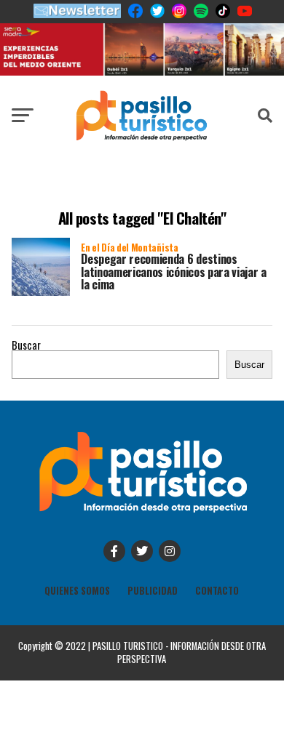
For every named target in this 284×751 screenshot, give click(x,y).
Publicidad (152, 591)
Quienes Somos (77, 591)
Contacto (217, 591)
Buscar (26, 345)
